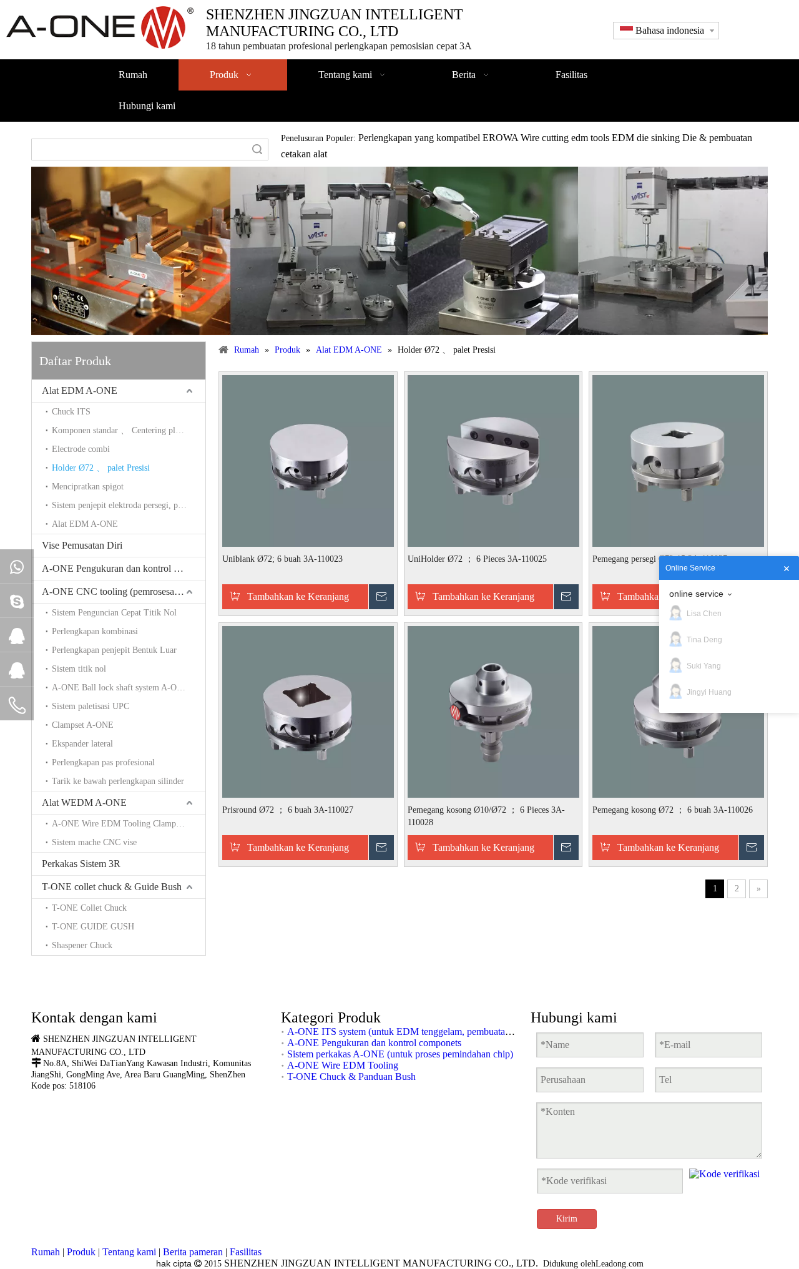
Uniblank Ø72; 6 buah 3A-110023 (282, 559)
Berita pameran (193, 1252)
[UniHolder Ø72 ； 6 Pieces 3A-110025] (493, 459)
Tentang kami (129, 1252)
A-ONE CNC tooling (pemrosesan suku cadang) (123, 591)
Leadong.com (620, 1263)
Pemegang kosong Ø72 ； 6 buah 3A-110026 (672, 810)
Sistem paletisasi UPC (90, 706)
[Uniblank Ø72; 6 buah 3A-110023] (308, 459)
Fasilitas (246, 1252)
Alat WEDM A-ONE (84, 802)
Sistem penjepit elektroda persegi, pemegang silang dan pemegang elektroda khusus (128, 505)
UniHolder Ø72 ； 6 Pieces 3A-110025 (477, 559)
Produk (81, 1252)
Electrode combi (81, 449)
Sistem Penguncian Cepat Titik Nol (114, 612)
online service (696, 594)
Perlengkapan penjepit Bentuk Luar (114, 650)
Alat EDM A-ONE (79, 390)
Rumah (45, 1252)
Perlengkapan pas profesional (103, 762)
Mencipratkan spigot (88, 486)
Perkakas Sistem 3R (81, 863)
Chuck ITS (71, 411)
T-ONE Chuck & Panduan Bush (351, 1076)
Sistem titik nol (79, 669)
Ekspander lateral (82, 743)
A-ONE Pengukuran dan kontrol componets (123, 568)
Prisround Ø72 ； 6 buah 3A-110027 (287, 810)
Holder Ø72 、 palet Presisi (101, 468)
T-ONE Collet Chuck (89, 908)
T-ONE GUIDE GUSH (93, 926)
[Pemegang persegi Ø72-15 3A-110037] (678, 459)
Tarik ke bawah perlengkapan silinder (118, 781)
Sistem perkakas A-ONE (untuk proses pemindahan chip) (400, 1054)
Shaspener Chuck (82, 945)
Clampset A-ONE (83, 725)
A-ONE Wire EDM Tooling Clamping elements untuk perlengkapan (128, 823)
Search (257, 149)
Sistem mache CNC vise (94, 842)
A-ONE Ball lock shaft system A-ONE (120, 687)
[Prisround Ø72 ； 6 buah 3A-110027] (308, 710)
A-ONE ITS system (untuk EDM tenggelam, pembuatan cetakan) (416, 1031)
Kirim (566, 1218)
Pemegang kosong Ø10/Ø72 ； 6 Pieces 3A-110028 (486, 816)
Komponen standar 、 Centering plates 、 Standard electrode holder (128, 430)
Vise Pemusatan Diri (82, 545)
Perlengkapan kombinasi (95, 631)
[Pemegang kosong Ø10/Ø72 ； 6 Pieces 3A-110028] (493, 710)
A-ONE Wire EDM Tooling (342, 1065)
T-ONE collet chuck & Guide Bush (112, 886)
